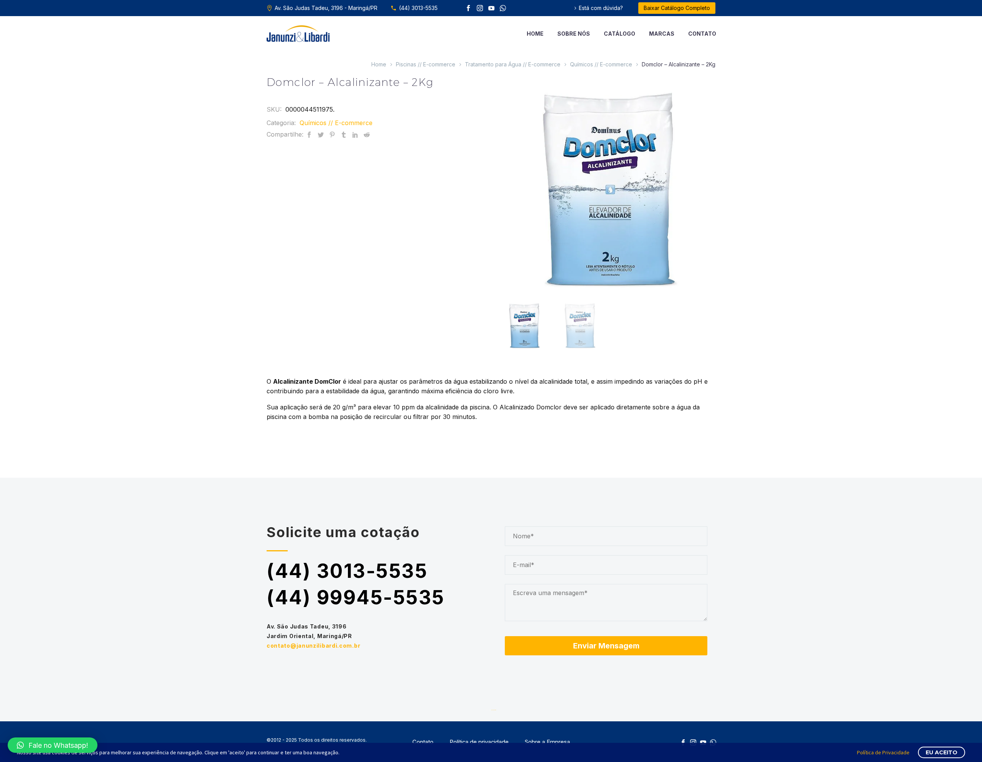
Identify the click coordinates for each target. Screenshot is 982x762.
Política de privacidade (479, 742)
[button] (52, 745)
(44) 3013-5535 (418, 8)
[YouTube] (491, 8)
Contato (702, 33)
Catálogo (619, 33)
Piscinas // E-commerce (425, 64)
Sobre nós (573, 33)
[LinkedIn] (355, 134)
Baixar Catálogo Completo (677, 8)
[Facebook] (468, 8)
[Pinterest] (332, 134)
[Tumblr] (343, 134)
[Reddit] (366, 134)
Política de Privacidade (883, 752)
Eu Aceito (941, 752)
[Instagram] (480, 8)
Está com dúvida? (601, 8)
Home (535, 33)
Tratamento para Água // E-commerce (512, 64)
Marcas (661, 33)
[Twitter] (320, 134)
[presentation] (508, 186)
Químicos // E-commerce (601, 64)
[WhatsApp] (503, 8)
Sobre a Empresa (547, 742)
